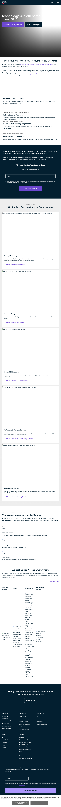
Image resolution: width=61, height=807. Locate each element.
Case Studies (40, 719)
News (3, 745)
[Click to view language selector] (52, 2)
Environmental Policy (24, 740)
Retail (20, 726)
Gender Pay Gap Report (25, 747)
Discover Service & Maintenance (17, 381)
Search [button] (54, 2)
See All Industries (24, 729)
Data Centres (22, 716)
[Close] (58, 797)
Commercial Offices (24, 724)
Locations (4, 742)
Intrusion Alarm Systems (8, 721)
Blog (38, 716)
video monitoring (51, 74)
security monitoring (25, 74)
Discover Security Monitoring (15, 265)
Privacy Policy (24, 182)
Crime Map (39, 721)
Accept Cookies (39, 803)
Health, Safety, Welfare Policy (25, 750)
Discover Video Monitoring (15, 323)
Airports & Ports (23, 721)
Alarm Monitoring (6, 726)
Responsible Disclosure (25, 758)
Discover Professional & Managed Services (20, 439)
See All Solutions (6, 728)
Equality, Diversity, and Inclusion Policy (25, 743)
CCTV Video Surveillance (5, 717)
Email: (9, 176)
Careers (4, 747)
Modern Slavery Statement (23, 755)
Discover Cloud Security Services (17, 497)
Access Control (6, 723)
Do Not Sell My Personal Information (21, 803)
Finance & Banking (24, 719)
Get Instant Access (30, 188)
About (3, 737)
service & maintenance (38, 74)
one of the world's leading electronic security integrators (36, 64)
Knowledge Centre (42, 724)
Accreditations (6, 740)
